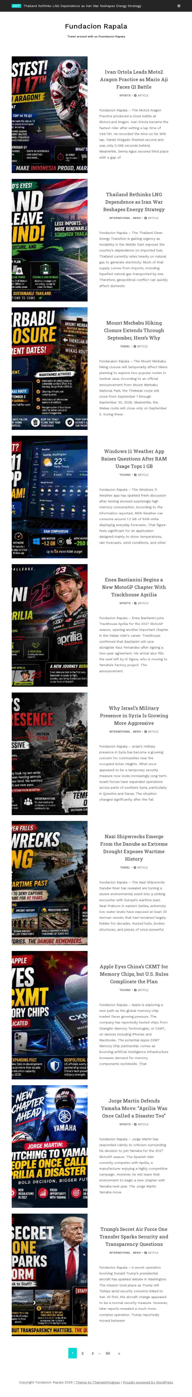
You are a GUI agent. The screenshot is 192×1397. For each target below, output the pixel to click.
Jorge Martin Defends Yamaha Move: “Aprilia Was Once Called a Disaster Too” (134, 1108)
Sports (125, 95)
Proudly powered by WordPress (148, 1382)
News (137, 218)
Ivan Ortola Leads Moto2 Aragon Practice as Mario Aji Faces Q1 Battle (134, 79)
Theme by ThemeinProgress (98, 1382)
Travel (125, 346)
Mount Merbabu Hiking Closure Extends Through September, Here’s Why (134, 330)
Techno (125, 474)
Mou (26, 6)
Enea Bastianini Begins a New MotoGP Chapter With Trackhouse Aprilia (134, 587)
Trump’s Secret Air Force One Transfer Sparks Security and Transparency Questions (134, 1236)
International (119, 218)
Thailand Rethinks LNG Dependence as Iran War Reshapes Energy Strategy (134, 201)
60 (108, 1353)
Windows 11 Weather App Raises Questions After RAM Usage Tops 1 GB (134, 458)
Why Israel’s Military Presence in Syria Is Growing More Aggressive (134, 715)
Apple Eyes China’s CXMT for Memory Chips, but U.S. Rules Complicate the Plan (134, 973)
